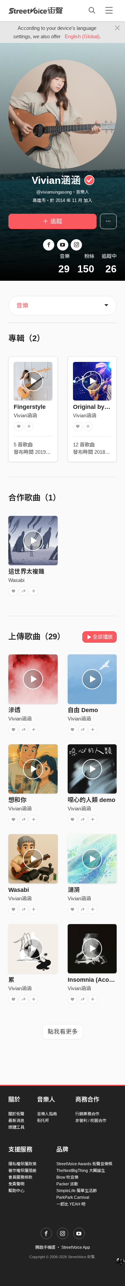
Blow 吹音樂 (67, 1177)
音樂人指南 (47, 1114)
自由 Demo (83, 710)
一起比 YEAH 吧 (70, 1204)
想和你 (17, 800)
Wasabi (16, 580)
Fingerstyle (30, 407)
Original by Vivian (98, 407)
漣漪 (74, 890)
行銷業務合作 (87, 1114)
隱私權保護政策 (22, 1164)
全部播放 (103, 637)
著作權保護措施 (22, 1170)
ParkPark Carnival (72, 1197)
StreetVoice (35, 10)
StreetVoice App (75, 1247)
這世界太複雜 (26, 571)
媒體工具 (16, 1127)
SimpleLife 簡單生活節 (76, 1190)
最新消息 (16, 1120)
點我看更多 (63, 1031)
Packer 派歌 (67, 1184)
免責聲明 (16, 1184)
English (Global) (82, 36)
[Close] (117, 28)
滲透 (14, 710)
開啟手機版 (45, 1247)
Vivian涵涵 (25, 415)
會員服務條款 (20, 1177)
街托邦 (43, 1120)
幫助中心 (16, 1190)
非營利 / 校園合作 (90, 1120)
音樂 (22, 305)
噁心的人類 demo (91, 800)
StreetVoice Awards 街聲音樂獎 (84, 1164)
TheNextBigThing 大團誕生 (80, 1170)
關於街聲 (16, 1114)
